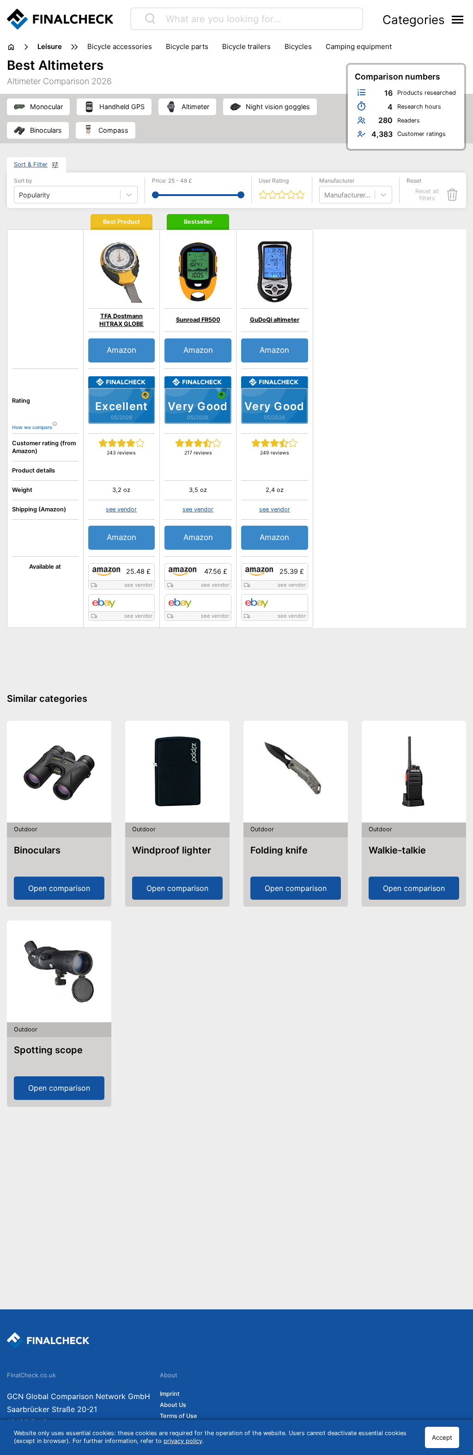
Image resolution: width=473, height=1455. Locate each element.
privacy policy (183, 1440)
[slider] (155, 194)
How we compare (32, 427)
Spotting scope (48, 1050)
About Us (173, 1404)
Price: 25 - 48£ (172, 180)
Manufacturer (336, 180)
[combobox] (325, 195)
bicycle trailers (246, 46)
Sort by (23, 180)
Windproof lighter (171, 850)
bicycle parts (187, 46)
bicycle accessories (119, 46)
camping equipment (359, 46)
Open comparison (59, 888)
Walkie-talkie (397, 850)
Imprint (170, 1393)
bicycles (298, 46)
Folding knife (279, 850)
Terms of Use (178, 1415)
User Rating (274, 180)
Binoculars (37, 850)
